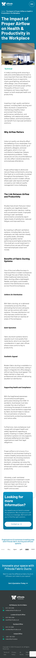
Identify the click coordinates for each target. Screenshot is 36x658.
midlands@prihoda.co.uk (13, 610)
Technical (8, 69)
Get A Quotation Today (16, 583)
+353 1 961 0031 (10, 636)
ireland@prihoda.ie (11, 639)
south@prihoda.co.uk (12, 620)
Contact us (15, 524)
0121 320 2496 (10, 608)
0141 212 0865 (10, 627)
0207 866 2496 (10, 617)
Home (3, 11)
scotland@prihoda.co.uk (13, 629)
